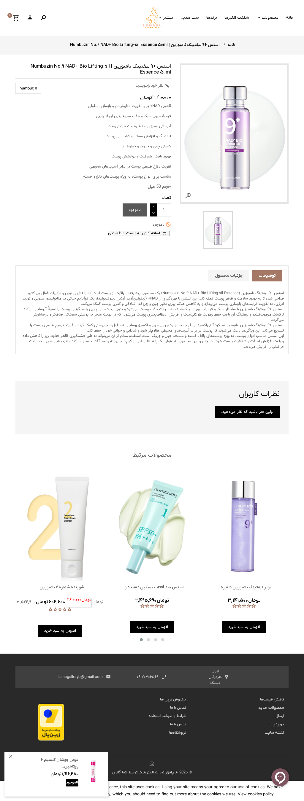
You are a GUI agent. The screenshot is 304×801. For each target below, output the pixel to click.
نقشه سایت (274, 732)
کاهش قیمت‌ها (272, 699)
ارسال (280, 716)
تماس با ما (178, 707)
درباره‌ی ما (276, 724)
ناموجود (72, 783)
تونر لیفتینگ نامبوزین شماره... (244, 587)
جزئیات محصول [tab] (229, 275)
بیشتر (168, 17)
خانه (290, 17)
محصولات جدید (271, 707)
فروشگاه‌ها (177, 732)
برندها (211, 17)
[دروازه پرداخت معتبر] (51, 724)
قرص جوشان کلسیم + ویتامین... (59, 763)
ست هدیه (189, 17)
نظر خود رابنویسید (153, 85)
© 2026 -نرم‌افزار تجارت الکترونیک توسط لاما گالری (152, 772)
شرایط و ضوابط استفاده (167, 716)
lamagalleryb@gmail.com (80, 676)
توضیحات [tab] (267, 275)
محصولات (270, 17)
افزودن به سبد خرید (62, 787)
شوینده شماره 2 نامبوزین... (60, 587)
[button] (141, 640)
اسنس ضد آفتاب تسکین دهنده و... (152, 587)
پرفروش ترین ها (173, 699)
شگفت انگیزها (236, 17)
